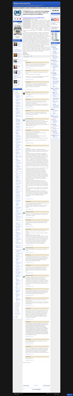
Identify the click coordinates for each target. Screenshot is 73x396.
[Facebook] (52, 20)
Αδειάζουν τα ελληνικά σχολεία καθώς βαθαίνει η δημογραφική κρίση (56, 49)
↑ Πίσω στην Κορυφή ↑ (36, 389)
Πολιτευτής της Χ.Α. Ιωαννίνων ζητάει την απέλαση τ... (18, 106)
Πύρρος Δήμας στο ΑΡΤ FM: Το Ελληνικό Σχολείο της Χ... (18, 139)
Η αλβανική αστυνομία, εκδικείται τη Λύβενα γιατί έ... (18, 157)
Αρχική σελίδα (36, 385)
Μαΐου (16, 309)
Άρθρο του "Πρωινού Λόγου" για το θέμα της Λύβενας (18, 163)
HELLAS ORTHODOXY (56, 88)
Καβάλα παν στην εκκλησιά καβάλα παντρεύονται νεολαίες (19, 55)
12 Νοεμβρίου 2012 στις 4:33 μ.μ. (29, 217)
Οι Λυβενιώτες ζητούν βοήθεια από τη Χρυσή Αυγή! (18, 192)
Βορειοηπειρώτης (22, 3)
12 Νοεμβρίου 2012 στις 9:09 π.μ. (30, 116)
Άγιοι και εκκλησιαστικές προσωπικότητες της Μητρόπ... (18, 169)
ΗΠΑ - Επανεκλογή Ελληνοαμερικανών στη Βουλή (18, 239)
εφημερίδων (17, 37)
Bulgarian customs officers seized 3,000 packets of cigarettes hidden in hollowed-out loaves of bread (56, 83)
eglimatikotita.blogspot (56, 98)
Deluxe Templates (57, 393)
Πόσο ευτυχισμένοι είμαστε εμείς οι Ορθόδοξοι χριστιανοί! (56, 75)
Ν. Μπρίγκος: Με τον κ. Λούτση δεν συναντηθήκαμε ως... (18, 224)
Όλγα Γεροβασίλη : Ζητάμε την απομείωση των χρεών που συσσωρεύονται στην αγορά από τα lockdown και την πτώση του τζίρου (56, 106)
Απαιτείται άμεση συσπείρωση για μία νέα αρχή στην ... (18, 166)
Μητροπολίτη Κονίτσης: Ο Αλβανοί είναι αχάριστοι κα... (18, 97)
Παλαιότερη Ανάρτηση (46, 385)
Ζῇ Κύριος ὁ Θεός (55, 45)
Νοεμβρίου (16, 94)
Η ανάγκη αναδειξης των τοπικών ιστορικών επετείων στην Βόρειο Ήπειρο (55, 28)
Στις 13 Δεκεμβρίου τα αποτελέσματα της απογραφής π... (18, 201)
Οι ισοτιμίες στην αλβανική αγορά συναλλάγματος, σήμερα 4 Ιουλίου (56, 79)
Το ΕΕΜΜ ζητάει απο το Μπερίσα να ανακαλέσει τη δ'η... (18, 109)
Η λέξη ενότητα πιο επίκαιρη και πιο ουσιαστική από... (18, 195)
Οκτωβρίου (16, 302)
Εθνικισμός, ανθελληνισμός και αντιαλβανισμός (18, 160)
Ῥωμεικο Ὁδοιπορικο (55, 44)
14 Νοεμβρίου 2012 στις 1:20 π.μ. (30, 305)
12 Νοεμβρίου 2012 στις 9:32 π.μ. (30, 127)
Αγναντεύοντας (55, 55)
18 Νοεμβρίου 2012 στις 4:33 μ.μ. (29, 360)
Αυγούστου (16, 305)
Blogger (18, 394)
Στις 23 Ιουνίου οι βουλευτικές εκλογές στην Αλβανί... (18, 266)
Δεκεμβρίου (16, 93)
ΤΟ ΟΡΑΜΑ (54, 119)
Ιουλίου (16, 306)
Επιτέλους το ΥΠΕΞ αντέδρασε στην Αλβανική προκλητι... (18, 112)
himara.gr (54, 77)
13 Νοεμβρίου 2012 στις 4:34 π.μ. (30, 252)
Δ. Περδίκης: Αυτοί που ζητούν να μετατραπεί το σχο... (18, 211)
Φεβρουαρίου (17, 313)
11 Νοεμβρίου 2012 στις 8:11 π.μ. (29, 89)
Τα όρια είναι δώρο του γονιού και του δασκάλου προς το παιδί (55, 111)
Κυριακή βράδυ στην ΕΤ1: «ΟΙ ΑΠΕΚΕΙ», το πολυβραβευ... (18, 272)
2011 (15, 316)
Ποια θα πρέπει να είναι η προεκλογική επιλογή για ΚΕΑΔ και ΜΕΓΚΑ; (56, 117)
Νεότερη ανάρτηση (26, 385)
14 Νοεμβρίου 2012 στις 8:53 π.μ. (30, 336)
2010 (15, 317)
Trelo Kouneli (54, 51)
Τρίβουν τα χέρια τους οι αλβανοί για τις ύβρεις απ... (18, 269)
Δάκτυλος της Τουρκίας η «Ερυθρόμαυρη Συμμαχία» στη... (18, 250)
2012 (15, 92)
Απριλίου (16, 310)
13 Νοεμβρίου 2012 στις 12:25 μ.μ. (30, 295)
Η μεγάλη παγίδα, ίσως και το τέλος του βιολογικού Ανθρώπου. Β (56, 62)
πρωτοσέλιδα (17, 36)
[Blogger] (58, 20)
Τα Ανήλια (54, 127)
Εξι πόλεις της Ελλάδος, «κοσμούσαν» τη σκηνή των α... (18, 100)
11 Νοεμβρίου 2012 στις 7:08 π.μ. (29, 79)
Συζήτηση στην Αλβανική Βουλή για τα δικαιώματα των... (18, 233)
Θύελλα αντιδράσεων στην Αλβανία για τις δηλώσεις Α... (18, 208)
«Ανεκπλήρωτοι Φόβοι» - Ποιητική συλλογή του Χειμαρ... (18, 263)
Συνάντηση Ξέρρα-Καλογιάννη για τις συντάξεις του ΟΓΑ (18, 180)
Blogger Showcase (56, 394)
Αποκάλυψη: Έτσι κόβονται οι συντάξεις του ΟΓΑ (18, 236)
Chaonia (54, 86)
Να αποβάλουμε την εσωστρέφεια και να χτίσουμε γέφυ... (18, 123)
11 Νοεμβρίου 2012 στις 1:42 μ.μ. (29, 96)
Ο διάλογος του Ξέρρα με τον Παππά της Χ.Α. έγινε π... (18, 184)
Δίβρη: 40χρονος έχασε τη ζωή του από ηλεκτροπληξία (18, 227)
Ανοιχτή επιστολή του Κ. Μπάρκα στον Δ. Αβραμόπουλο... (18, 130)
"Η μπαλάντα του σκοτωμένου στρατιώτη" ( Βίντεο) (18, 256)
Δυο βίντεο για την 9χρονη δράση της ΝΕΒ (18, 230)
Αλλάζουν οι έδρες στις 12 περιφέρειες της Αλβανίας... (18, 150)
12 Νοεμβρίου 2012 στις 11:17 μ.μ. (30, 226)
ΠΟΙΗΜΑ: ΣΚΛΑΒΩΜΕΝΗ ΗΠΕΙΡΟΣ (17, 133)
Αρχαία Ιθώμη (54, 60)
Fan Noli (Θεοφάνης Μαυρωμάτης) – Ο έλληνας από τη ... (18, 187)
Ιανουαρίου (16, 314)
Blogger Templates (48, 393)
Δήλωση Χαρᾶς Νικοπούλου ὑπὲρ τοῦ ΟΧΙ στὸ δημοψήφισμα (56, 126)
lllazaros (54, 109)
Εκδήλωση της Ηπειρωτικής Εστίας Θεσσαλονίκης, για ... (18, 216)
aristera (27, 92)
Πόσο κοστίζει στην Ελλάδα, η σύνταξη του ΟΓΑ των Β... (18, 136)
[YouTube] (55, 20)
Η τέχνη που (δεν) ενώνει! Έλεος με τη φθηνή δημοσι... (18, 127)
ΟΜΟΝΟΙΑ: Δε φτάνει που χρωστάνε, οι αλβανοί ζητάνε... (18, 103)
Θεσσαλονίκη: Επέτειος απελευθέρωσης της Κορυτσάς (18, 142)
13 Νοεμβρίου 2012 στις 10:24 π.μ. (30, 286)
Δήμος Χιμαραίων (55, 130)
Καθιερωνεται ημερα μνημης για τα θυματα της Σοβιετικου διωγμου (56, 90)
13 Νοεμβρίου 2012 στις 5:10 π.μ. (30, 262)
